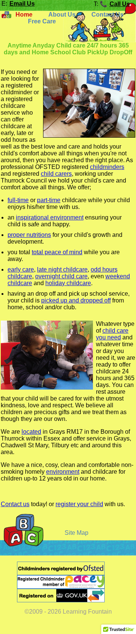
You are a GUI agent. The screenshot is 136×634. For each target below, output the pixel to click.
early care (21, 269)
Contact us (15, 504)
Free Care (42, 21)
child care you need (112, 334)
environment (62, 471)
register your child (79, 504)
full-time (18, 200)
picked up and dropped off (76, 300)
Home (23, 14)
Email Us (22, 3)
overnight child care (61, 276)
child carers (56, 173)
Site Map (76, 533)
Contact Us (107, 14)
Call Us (120, 4)
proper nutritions (29, 235)
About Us (62, 14)
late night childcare (62, 269)
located (31, 431)
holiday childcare (68, 283)
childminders (107, 167)
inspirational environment (49, 217)
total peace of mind (57, 252)
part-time (48, 200)
